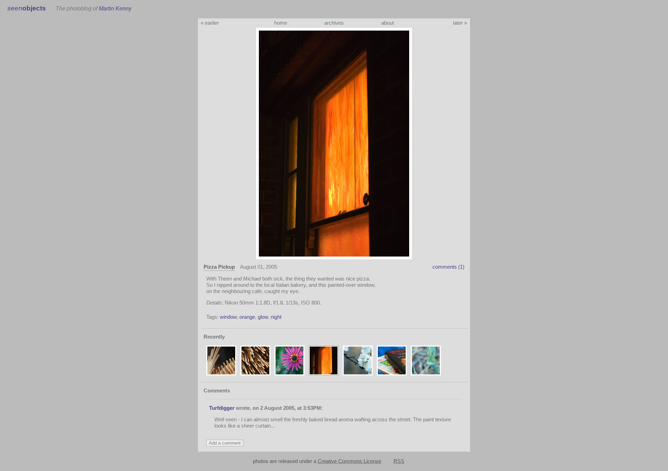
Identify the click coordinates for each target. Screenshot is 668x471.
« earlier (210, 23)
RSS (398, 461)
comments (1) (448, 267)
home (280, 23)
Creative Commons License (349, 461)
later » (460, 23)
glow (263, 317)
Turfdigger (221, 408)
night (276, 317)
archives (334, 23)
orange (247, 317)
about (387, 23)
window (228, 317)
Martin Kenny (115, 8)
